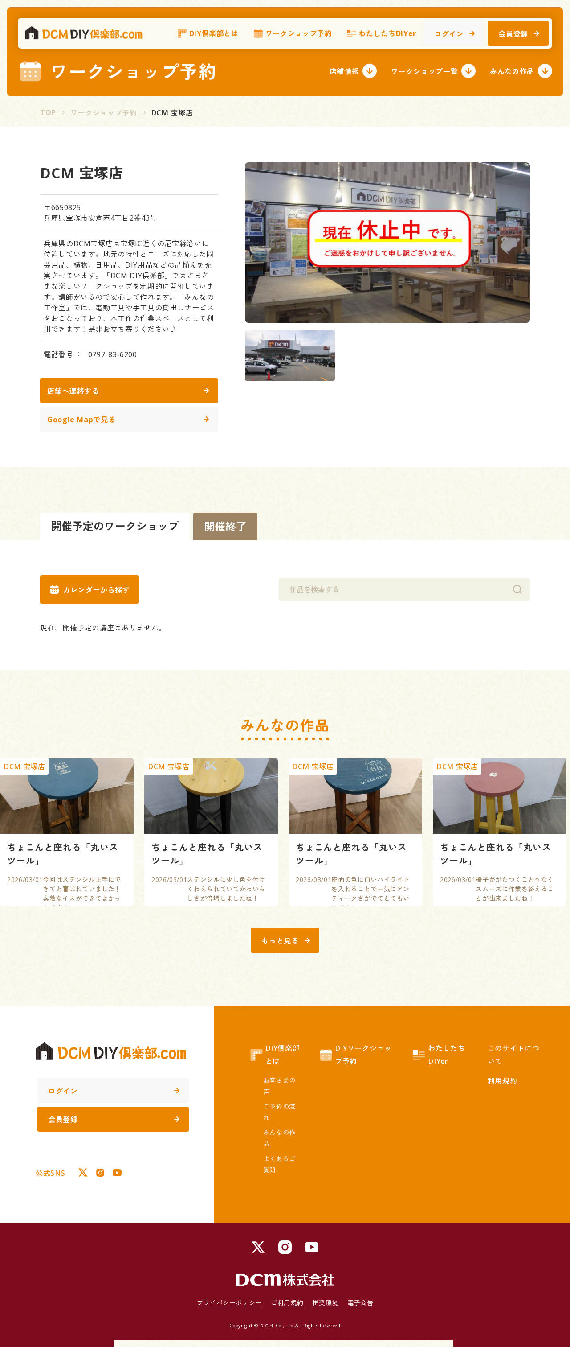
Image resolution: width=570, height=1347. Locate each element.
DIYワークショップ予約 (363, 1054)
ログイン (449, 34)
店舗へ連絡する (73, 391)
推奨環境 (325, 1302)
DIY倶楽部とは (214, 33)
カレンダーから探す (96, 590)
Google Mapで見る (81, 419)
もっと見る (279, 941)
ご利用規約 (287, 1302)
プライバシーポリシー (229, 1302)
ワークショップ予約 (298, 33)
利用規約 (502, 1081)
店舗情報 (344, 71)
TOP (48, 112)
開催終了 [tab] (225, 526)
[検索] (517, 589)
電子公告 (360, 1302)
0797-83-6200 (112, 354)
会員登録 (513, 34)
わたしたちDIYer (387, 33)
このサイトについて (513, 1054)
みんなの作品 (512, 71)
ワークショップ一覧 (424, 71)
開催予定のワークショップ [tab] (115, 526)
